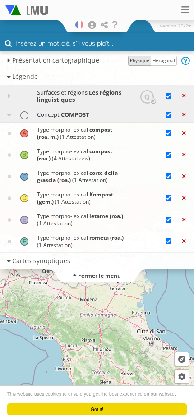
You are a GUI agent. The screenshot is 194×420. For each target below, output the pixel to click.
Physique (139, 60)
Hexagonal (163, 60)
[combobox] (97, 44)
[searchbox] (98, 44)
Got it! (97, 409)
